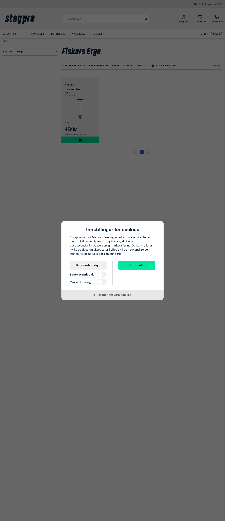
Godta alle (136, 265)
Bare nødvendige (88, 265)
